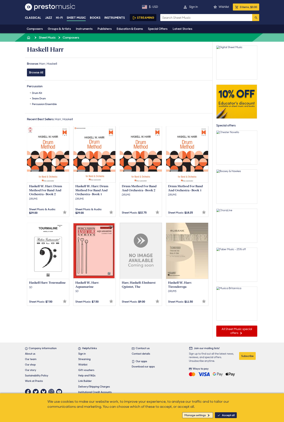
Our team (31, 359)
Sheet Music (76, 18)
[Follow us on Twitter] (37, 392)
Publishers (105, 29)
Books (95, 18)
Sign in (193, 7)
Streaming (145, 18)
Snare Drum (39, 98)
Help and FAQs (86, 375)
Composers (35, 29)
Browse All (36, 72)
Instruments (84, 29)
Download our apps (143, 366)
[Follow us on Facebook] (29, 392)
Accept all (228, 415)
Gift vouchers (86, 370)
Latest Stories (182, 29)
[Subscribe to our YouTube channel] (60, 392)
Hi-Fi (59, 18)
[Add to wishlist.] (64, 212)
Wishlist (224, 7)
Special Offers (157, 29)
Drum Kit (37, 93)
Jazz (48, 18)
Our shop (30, 364)
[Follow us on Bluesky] (44, 392)
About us (30, 353)
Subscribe (247, 356)
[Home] (29, 37)
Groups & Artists (59, 29)
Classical (33, 18)
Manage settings (195, 415)
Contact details (141, 353)
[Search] (255, 17)
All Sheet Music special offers (237, 331)
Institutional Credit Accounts (95, 392)
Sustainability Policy (36, 375)
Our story (30, 370)
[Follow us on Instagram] (52, 392)
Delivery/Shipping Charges (94, 386)
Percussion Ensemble (44, 104)
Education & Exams (130, 29)
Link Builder (85, 381)
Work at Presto (34, 381)
